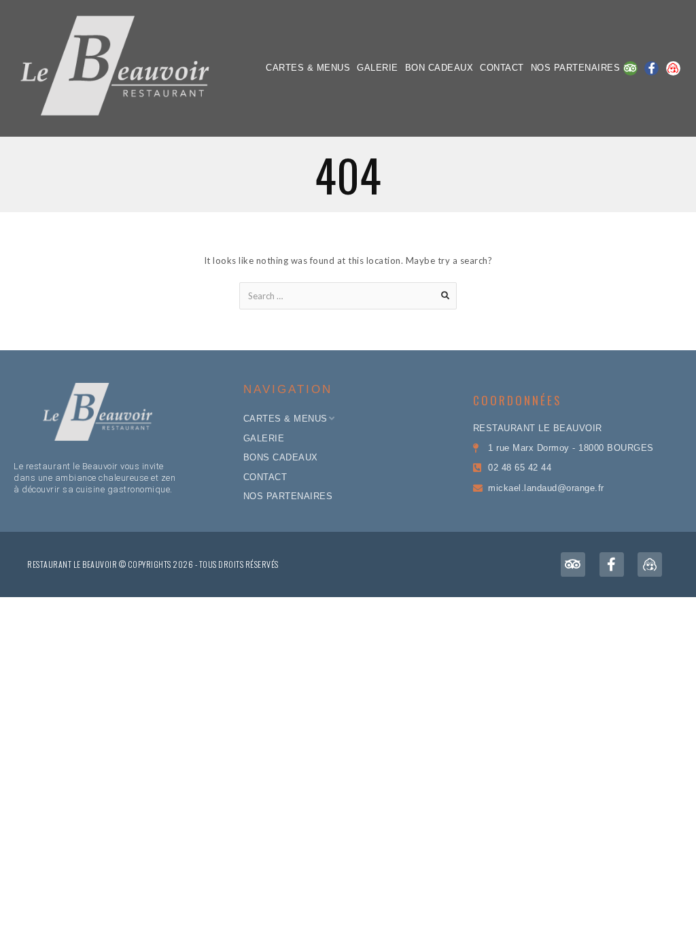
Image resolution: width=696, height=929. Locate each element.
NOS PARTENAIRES (576, 68)
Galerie (377, 68)
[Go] (445, 295)
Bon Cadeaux (439, 68)
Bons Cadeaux (280, 457)
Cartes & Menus (308, 68)
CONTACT (502, 68)
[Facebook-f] (651, 68)
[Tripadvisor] (630, 68)
